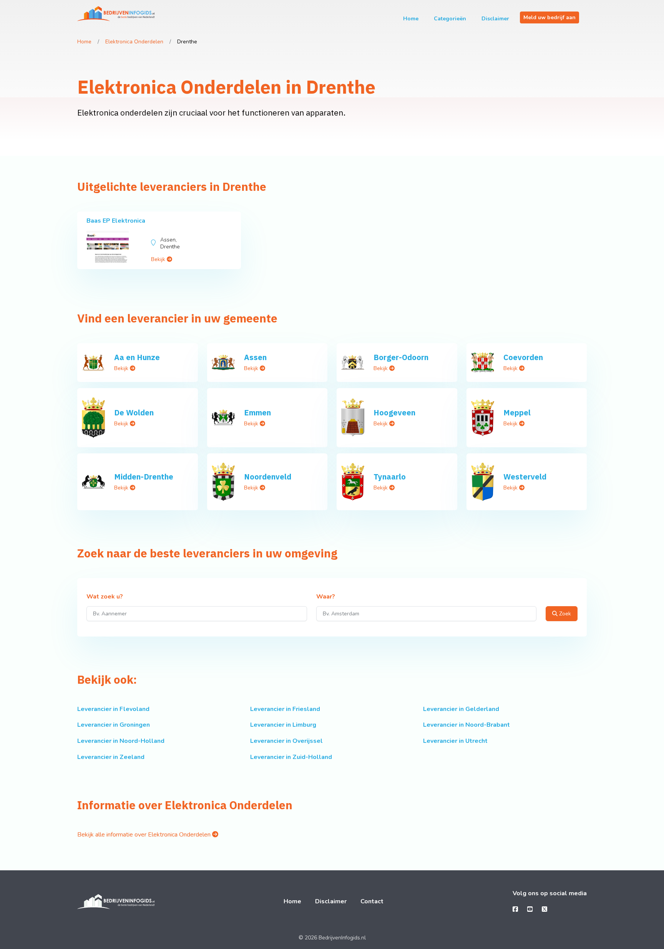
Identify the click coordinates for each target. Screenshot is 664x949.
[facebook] (515, 909)
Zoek (564, 613)
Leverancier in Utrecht (455, 741)
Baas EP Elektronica (115, 221)
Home (410, 18)
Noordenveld (267, 476)
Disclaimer (495, 18)
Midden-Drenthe (143, 476)
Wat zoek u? (104, 597)
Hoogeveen (394, 412)
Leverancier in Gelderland (461, 709)
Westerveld (524, 476)
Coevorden (523, 357)
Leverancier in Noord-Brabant (466, 725)
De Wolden (134, 412)
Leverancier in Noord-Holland (120, 741)
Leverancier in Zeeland (110, 757)
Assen (255, 357)
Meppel (517, 412)
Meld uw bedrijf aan (549, 17)
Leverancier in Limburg (283, 725)
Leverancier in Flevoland (113, 709)
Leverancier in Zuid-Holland (291, 757)
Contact (371, 901)
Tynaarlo (390, 476)
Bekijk (159, 259)
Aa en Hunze (137, 357)
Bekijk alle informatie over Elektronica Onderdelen (144, 834)
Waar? (325, 597)
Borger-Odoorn (401, 357)
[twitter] (544, 909)
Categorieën (450, 18)
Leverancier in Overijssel (286, 741)
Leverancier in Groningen (113, 725)
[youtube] (530, 909)
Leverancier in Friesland (285, 709)
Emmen (257, 412)
